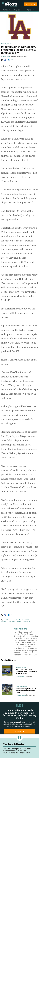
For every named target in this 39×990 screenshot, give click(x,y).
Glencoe (8, 620)
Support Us (30, 4)
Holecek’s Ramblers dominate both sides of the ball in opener (26, 671)
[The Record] (9, 4)
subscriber (27, 621)
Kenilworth (17, 620)
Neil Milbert (6, 56)
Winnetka (12, 621)
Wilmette (3, 44)
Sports (9, 44)
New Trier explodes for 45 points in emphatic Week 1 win (26, 690)
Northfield (25, 620)
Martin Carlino (21, 695)
